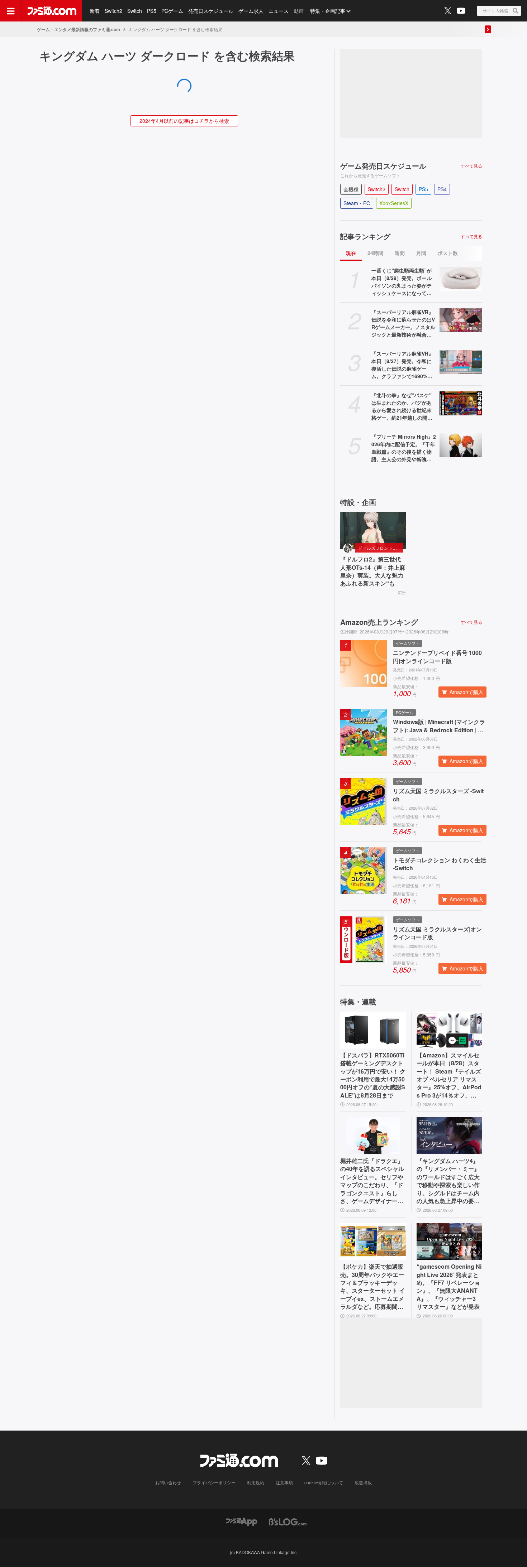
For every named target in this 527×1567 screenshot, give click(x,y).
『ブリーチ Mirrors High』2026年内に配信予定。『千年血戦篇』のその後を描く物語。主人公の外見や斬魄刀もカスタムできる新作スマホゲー (403, 448)
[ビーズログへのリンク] (288, 1521)
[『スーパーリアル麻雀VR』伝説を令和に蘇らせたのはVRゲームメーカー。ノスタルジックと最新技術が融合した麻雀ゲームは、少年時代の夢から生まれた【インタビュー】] (461, 320)
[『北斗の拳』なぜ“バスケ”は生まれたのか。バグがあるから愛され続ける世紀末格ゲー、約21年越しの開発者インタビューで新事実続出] (461, 403)
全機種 (351, 189)
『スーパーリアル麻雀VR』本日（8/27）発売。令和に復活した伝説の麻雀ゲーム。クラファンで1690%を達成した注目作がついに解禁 (402, 365)
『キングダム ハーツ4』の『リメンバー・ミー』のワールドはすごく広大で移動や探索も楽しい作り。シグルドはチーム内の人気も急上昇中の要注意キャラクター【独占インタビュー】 (448, 1181)
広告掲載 (363, 1482)
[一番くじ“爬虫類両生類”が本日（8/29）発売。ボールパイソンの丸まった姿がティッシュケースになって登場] (461, 279)
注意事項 (284, 1482)
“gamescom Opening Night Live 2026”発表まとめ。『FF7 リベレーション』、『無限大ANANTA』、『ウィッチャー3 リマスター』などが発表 (449, 1287)
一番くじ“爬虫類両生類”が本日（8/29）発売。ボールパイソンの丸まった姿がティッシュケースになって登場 (401, 282)
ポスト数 (448, 252)
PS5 (151, 10)
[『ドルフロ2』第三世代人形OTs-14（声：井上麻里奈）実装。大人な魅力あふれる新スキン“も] (373, 530)
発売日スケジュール (210, 10)
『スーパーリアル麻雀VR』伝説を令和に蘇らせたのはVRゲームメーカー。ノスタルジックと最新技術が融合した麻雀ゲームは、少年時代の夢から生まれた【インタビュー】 (403, 323)
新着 (95, 10)
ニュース (279, 10)
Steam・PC (356, 203)
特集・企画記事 (327, 10)
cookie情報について (323, 1482)
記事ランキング (365, 236)
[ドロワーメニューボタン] (11, 10)
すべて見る (471, 165)
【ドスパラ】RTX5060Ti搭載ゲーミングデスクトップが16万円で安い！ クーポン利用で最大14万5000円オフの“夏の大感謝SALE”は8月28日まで (372, 1075)
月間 (421, 252)
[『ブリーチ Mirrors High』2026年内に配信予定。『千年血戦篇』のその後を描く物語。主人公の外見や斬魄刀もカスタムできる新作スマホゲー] (461, 445)
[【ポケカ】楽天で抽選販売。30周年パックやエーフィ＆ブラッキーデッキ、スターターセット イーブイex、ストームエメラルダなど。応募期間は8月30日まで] (373, 1241)
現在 (351, 252)
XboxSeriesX (393, 203)
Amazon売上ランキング (379, 622)
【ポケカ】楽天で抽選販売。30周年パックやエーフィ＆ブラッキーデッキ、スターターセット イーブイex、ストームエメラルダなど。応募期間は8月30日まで (372, 1287)
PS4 (442, 189)
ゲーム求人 (251, 10)
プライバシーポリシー (214, 1482)
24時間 (375, 252)
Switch (134, 10)
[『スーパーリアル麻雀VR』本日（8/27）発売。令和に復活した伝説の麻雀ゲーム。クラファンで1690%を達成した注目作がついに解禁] (461, 362)
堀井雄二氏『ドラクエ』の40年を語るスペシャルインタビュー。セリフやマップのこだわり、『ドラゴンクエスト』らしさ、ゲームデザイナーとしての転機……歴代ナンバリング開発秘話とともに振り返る (372, 1181)
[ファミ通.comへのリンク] (52, 10)
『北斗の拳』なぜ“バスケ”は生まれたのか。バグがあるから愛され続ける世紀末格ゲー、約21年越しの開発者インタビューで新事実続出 (401, 406)
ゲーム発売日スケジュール (383, 165)
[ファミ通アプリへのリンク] (241, 1521)
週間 (400, 252)
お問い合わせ (168, 1482)
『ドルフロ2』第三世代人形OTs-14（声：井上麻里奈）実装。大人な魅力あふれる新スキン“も (372, 571)
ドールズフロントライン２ (380, 548)
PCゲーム (172, 10)
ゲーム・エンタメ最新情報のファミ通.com (78, 29)
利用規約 (255, 1482)
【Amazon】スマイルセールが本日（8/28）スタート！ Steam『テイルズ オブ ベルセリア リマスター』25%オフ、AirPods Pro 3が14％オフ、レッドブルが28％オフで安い (449, 1075)
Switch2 (113, 10)
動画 (299, 10)
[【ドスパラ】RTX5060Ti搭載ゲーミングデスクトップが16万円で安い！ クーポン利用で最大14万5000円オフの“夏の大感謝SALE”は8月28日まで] (373, 1030)
